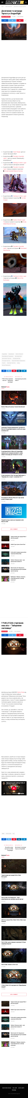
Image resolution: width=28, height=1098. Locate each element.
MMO (3, 833)
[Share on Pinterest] (19, 20)
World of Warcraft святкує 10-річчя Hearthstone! (13, 407)
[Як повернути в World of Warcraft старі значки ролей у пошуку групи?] (14, 489)
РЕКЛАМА (14, 1090)
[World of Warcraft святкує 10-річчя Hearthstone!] (14, 398)
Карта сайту (21, 1087)
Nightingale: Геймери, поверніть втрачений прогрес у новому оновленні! (18, 578)
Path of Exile (4, 631)
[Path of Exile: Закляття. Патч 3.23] (14, 955)
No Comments (20, 16)
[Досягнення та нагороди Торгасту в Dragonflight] (14, 32)
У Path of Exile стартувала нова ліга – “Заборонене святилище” (7, 380)
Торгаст (3, 362)
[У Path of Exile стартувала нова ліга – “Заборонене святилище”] (14, 646)
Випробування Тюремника (7, 356)
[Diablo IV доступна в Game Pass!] (5, 546)
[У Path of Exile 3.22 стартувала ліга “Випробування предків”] (14, 976)
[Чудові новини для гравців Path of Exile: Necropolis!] (5, 538)
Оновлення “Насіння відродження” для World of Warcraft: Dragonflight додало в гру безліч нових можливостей (13, 429)
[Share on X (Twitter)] (12, 20)
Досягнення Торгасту (6, 358)
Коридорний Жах (16, 358)
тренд (18, 362)
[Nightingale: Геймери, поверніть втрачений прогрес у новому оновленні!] (5, 578)
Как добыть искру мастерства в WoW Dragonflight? (9, 849)
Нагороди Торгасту (6, 360)
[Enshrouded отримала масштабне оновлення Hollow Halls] (5, 554)
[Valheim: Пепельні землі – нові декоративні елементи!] (5, 562)
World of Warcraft (6, 16)
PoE (13, 833)
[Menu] (2, 2)
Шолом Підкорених (6, 365)
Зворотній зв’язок (6, 1087)
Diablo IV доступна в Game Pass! (18, 544)
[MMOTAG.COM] (14, 2)
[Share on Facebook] (5, 20)
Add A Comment (14, 529)
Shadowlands (11, 354)
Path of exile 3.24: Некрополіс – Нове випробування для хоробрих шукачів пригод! (18, 569)
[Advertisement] (14, 59)
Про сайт (15, 1087)
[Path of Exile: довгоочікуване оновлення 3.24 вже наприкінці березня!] (14, 933)
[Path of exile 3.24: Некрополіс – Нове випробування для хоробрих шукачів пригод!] (5, 569)
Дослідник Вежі (18, 356)
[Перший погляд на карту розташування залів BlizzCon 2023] (14, 511)
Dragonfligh (4, 354)
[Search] (26, 2)
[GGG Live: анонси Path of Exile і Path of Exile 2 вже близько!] (14, 911)
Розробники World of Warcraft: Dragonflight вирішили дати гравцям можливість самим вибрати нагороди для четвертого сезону (12, 453)
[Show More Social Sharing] (25, 20)
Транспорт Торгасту (11, 362)
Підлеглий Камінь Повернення (18, 360)
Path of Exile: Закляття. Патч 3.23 (9, 964)
